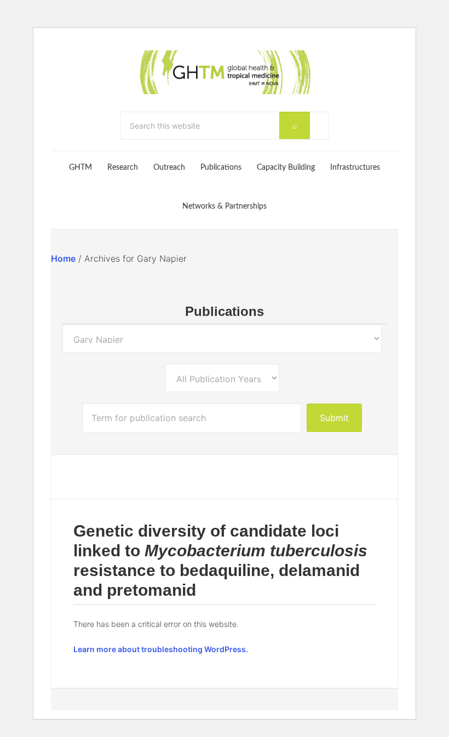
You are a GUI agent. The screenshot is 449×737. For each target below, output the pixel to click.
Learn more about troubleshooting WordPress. (160, 649)
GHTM (224, 72)
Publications (224, 311)
